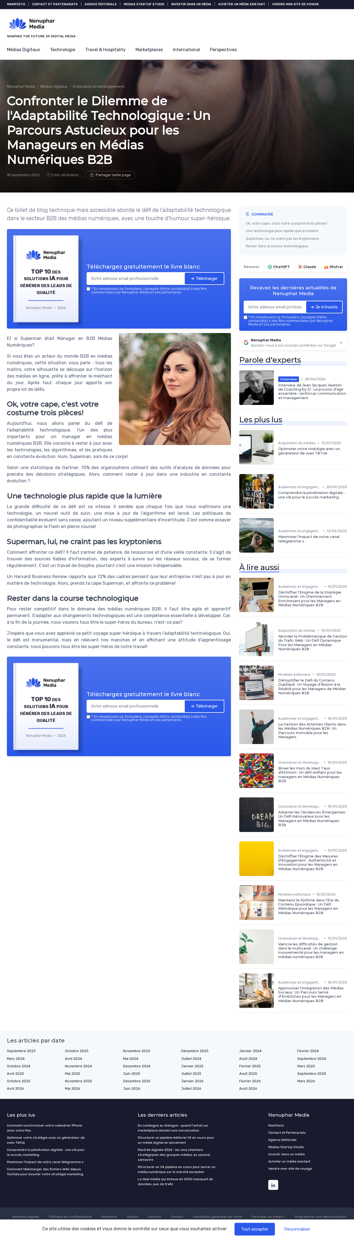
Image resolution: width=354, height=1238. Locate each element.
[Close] (277, 578)
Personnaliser (297, 1229)
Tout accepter (254, 1229)
